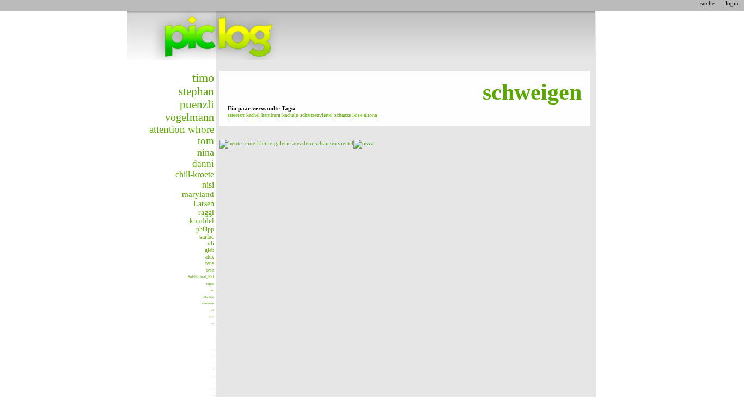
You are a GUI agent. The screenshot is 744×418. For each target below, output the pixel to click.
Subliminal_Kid (201, 276)
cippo (210, 283)
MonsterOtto (208, 303)
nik (212, 310)
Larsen (203, 203)
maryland (198, 194)
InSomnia (208, 296)
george (211, 317)
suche (707, 3)
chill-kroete (194, 174)
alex (209, 257)
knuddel (202, 221)
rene (209, 263)
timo (203, 77)
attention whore (181, 129)
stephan (196, 91)
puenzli (197, 104)
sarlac (206, 236)
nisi (208, 184)
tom (206, 141)
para (213, 323)
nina (205, 152)
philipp (205, 229)
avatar (212, 329)
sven (210, 270)
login (732, 3)
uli (211, 243)
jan (212, 290)
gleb (209, 250)
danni (203, 163)
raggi (206, 212)
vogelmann (189, 117)
